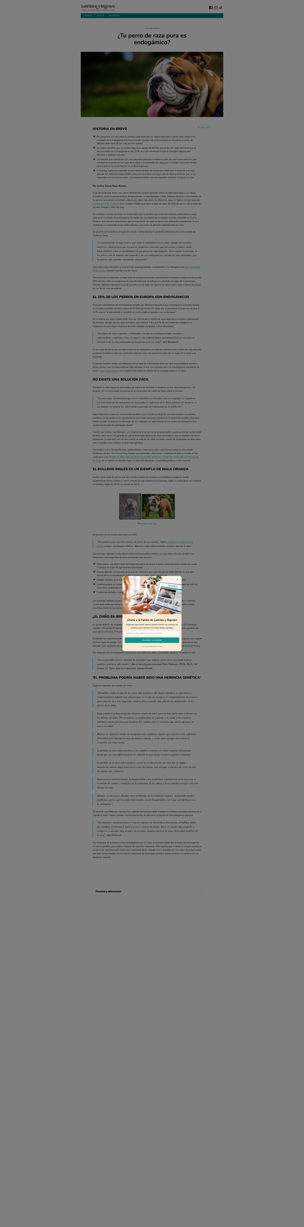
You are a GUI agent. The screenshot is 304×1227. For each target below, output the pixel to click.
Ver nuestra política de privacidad (152, 646)
